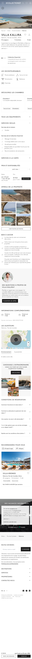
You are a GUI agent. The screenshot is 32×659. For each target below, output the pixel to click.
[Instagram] (27, 591)
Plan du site (17, 596)
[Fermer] (3, 3)
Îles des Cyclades (16, 30)
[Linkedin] (30, 591)
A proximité (18, 352)
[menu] (27, 3)
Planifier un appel (10, 301)
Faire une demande (8, 656)
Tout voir (3, 30)
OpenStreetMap (20, 348)
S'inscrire (25, 549)
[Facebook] (23, 591)
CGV (13, 596)
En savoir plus (12, 63)
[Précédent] (2, 8)
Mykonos (24, 30)
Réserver (24, 656)
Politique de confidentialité (9, 563)
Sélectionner (26, 178)
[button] (16, 339)
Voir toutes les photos (16, 228)
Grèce (8, 30)
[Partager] (29, 34)
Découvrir (16, 372)
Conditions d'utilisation (6, 596)
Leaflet (13, 348)
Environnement (6, 352)
